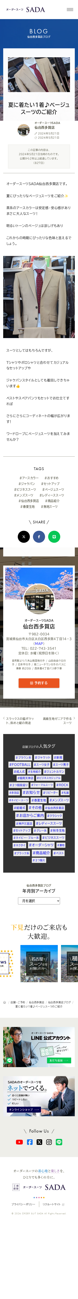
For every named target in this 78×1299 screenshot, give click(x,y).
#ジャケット (43, 757)
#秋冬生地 (57, 830)
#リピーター (50, 792)
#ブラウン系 (23, 757)
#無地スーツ (49, 506)
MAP (39, 643)
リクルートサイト (52, 1204)
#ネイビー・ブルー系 (26, 837)
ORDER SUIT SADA (33, 1213)
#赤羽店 (14, 792)
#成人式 (19, 771)
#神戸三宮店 (24, 823)
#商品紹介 (52, 500)
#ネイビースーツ (18, 800)
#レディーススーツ (51, 495)
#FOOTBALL (19, 764)
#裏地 (61, 845)
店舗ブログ (29, 747)
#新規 (58, 757)
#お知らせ (31, 792)
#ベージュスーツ (53, 489)
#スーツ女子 (42, 764)
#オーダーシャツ (41, 845)
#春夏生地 (27, 506)
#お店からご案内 (30, 815)
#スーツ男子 (61, 764)
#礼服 (65, 792)
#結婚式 (19, 807)
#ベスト (58, 853)
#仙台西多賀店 (28, 500)
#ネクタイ (19, 845)
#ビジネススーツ (25, 489)
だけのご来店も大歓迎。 (39, 931)
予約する (40, 683)
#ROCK (62, 785)
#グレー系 (40, 830)
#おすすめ (51, 477)
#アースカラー (29, 477)
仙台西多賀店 (39, 624)
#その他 (35, 807)
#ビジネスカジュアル (49, 778)
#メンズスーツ (24, 495)
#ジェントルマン (54, 771)
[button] (70, 10)
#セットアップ (50, 483)
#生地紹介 (34, 771)
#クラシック (54, 815)
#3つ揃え (39, 860)
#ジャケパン (26, 483)
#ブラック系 (21, 853)
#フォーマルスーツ (42, 785)
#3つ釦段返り (19, 785)
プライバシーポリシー (23, 1204)
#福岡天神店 (25, 778)
